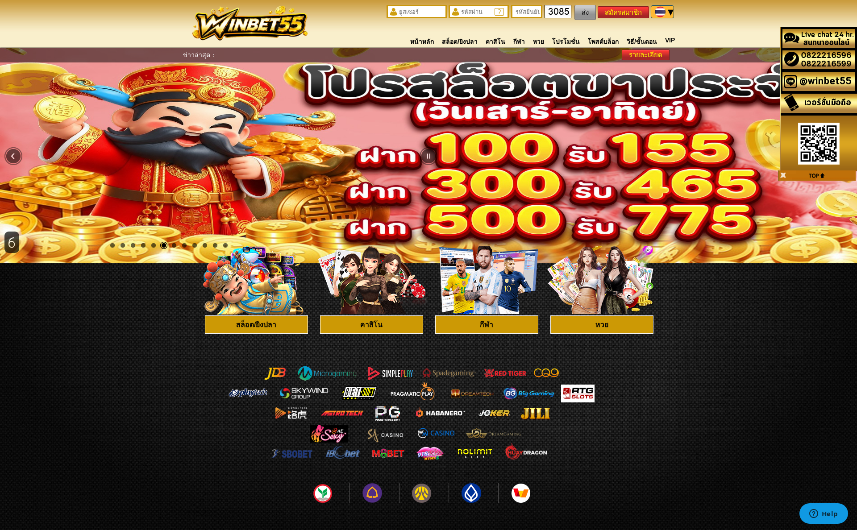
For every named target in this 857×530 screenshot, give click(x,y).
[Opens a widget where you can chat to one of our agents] (823, 514)
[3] (133, 245)
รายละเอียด (645, 54)
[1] (112, 245)
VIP (670, 40)
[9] (194, 245)
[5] (153, 245)
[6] (163, 245)
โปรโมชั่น (566, 41)
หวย (538, 41)
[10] (204, 245)
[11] (215, 245)
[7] (174, 245)
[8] (184, 245)
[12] (225, 245)
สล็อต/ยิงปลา (460, 41)
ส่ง (585, 12)
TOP (817, 175)
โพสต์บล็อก (603, 41)
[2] (122, 245)
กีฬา (519, 41)
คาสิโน (495, 41)
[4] (143, 245)
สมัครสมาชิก (623, 12)
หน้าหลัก (422, 41)
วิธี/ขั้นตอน (642, 41)
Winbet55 (249, 25)
